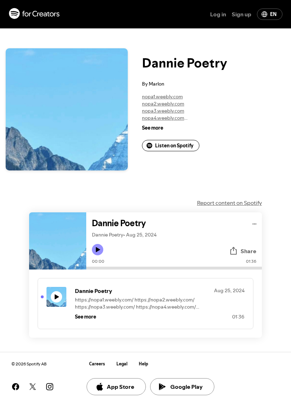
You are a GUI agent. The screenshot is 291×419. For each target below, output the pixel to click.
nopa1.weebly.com (162, 96)
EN (273, 14)
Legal (121, 364)
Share (248, 251)
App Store (120, 387)
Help (143, 364)
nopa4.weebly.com (163, 117)
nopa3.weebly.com (163, 110)
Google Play (186, 387)
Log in (218, 14)
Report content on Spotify (229, 203)
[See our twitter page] (32, 386)
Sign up (241, 14)
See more (152, 127)
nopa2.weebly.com (163, 103)
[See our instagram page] (49, 386)
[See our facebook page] (15, 386)
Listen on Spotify (174, 145)
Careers (97, 364)
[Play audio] (255, 223)
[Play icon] (97, 249)
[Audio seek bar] (174, 268)
